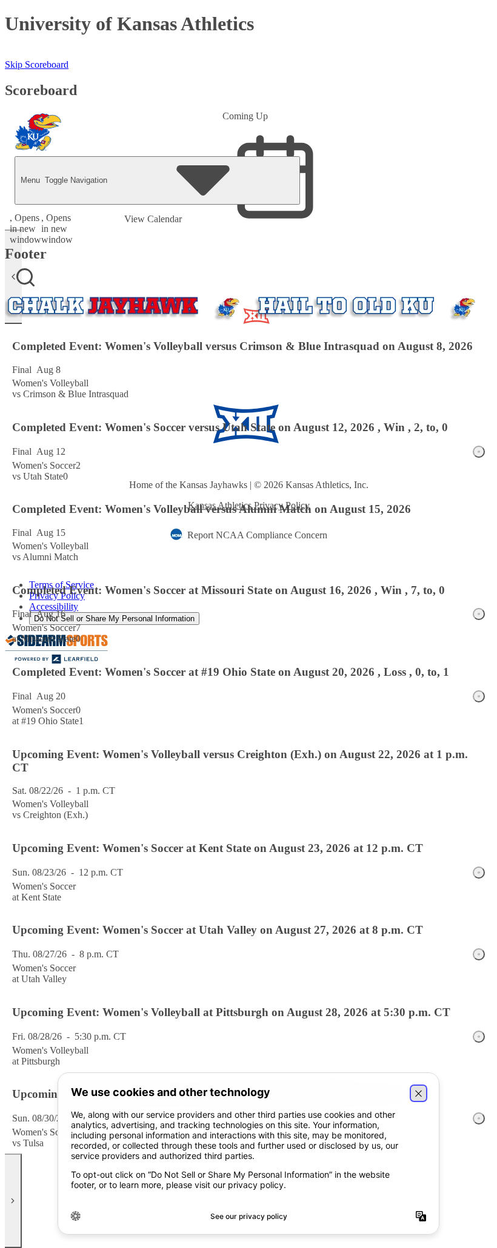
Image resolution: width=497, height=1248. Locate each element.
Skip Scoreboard (36, 64)
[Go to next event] (13, 1201)
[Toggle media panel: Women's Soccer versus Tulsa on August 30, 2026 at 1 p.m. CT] (479, 1118)
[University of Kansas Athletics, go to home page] (38, 132)
